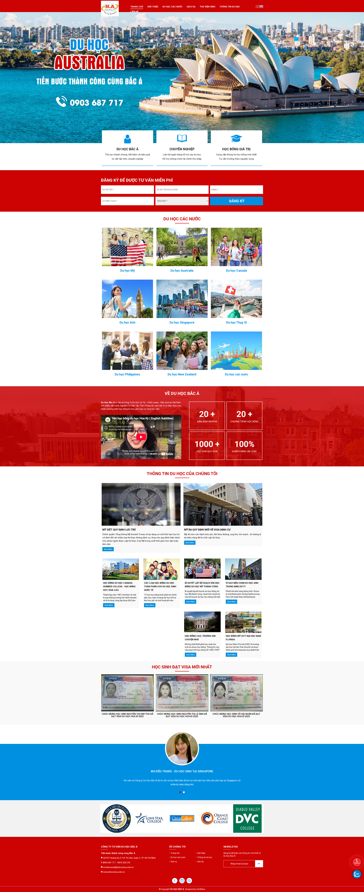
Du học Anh (127, 322)
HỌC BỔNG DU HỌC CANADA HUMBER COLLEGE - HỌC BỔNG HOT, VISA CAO (119, 586)
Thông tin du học (230, 6)
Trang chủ (136, 6)
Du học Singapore (182, 322)
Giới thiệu (152, 6)
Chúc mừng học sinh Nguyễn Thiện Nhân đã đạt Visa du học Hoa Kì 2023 (236, 715)
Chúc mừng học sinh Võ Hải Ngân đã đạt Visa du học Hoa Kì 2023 (127, 715)
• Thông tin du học (204, 857)
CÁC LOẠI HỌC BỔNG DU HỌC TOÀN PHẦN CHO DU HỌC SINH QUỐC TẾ (160, 586)
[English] (261, 6)
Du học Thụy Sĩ (236, 322)
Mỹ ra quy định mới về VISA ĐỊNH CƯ (207, 529)
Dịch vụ (191, 6)
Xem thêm (108, 549)
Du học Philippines (127, 374)
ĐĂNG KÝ (236, 201)
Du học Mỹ (127, 270)
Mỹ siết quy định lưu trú (119, 529)
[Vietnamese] (258, 6)
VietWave (201, 889)
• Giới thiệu (200, 853)
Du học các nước (173, 6)
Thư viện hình (207, 6)
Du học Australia (181, 270)
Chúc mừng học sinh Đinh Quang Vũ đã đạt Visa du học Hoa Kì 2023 (182, 715)
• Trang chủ (174, 853)
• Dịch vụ (173, 861)
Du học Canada (236, 270)
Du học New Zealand (182, 374)
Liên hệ (134, 11)
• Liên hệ (199, 861)
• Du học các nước (177, 857)
